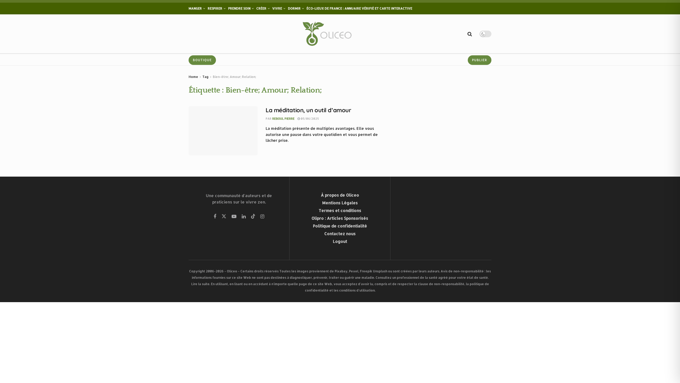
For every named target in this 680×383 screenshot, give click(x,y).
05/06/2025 (309, 118)
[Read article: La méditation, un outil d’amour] (223, 131)
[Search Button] (470, 33)
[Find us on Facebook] (215, 216)
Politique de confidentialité (340, 225)
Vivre (277, 8)
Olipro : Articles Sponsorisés (340, 218)
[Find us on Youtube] (234, 216)
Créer (261, 8)
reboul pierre (283, 118)
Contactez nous (340, 233)
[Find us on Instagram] (262, 216)
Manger (195, 8)
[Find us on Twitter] (224, 216)
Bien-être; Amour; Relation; (234, 77)
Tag (205, 77)
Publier (479, 60)
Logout (340, 241)
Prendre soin (239, 8)
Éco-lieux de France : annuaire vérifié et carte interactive (359, 8)
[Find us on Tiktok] (253, 216)
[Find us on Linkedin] (244, 216)
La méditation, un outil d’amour (308, 110)
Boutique (202, 60)
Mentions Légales (340, 202)
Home (193, 77)
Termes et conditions (340, 210)
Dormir (294, 8)
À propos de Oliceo (340, 195)
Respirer (215, 8)
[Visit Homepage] (328, 33)
